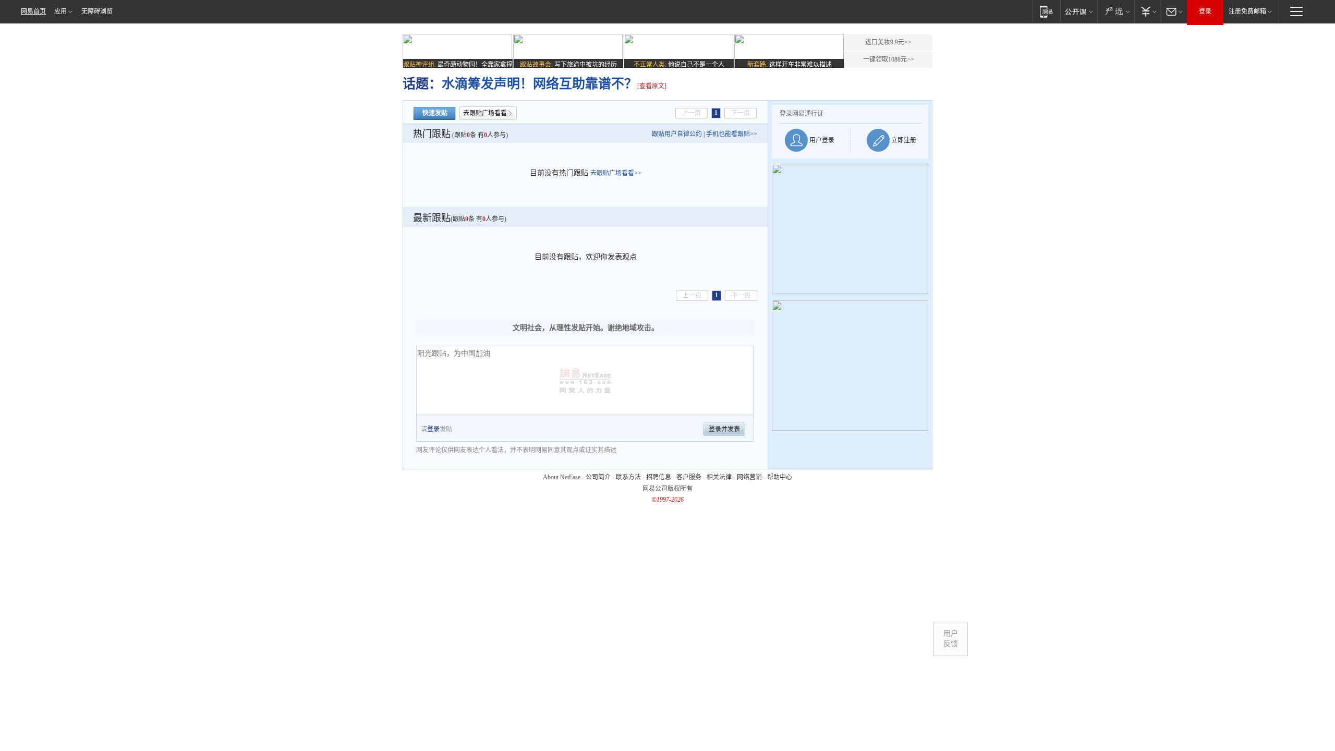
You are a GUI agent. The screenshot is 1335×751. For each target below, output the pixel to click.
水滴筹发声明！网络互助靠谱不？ (539, 84)
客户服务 (688, 477)
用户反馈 (950, 638)
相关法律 (719, 477)
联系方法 (628, 477)
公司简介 (598, 477)
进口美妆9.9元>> (888, 42)
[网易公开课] (1078, 11)
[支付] (1147, 11)
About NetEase (561, 477)
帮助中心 (779, 477)
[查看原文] (651, 86)
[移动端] (1046, 11)
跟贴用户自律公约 (677, 134)
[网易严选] (1115, 11)
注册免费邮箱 (1247, 11)
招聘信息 (658, 477)
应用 (60, 11)
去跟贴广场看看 (485, 113)
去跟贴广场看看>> (615, 173)
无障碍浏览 (97, 11)
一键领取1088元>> (888, 59)
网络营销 (749, 477)
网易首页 (33, 11)
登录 (1205, 11)
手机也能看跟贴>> (731, 134)
